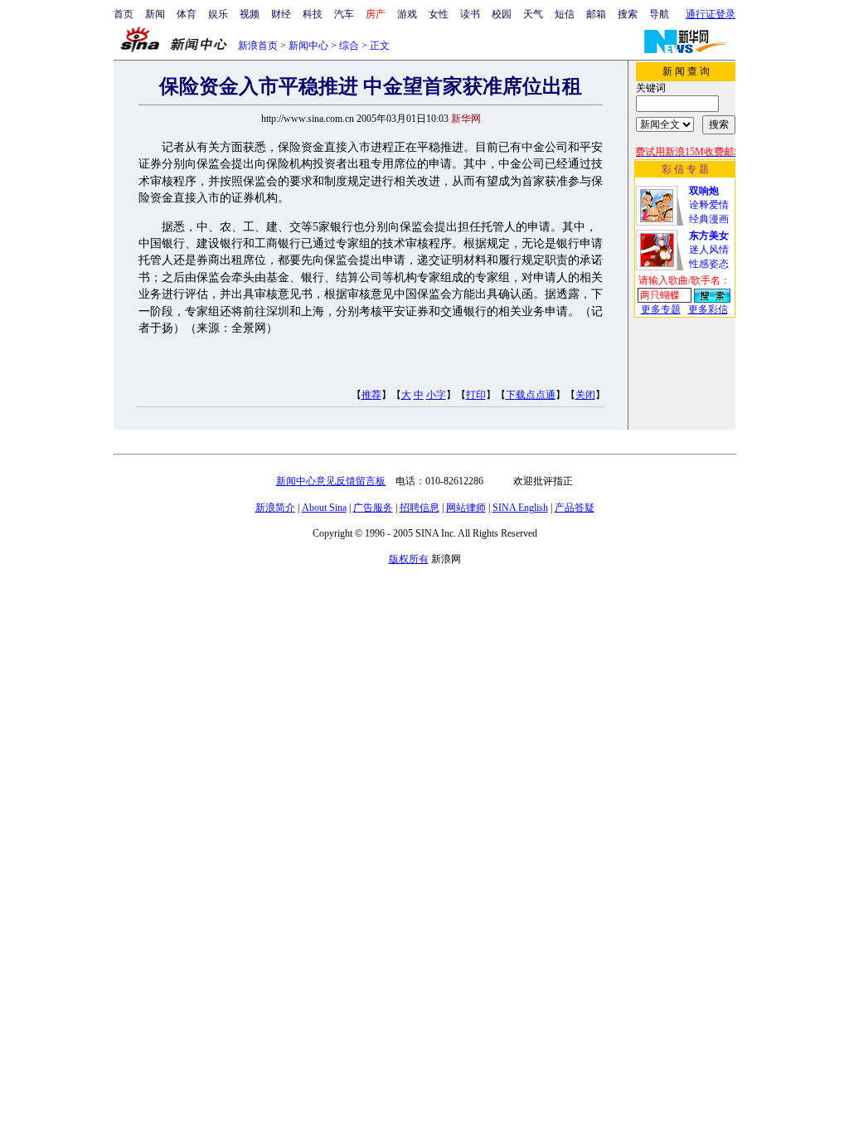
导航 (659, 14)
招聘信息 (419, 507)
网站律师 (466, 507)
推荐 (371, 395)
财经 (281, 14)
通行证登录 (710, 14)
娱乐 (218, 14)
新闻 (155, 14)
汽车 (344, 14)
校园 (502, 14)
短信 (565, 14)
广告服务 (373, 507)
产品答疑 (574, 507)
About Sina (324, 507)
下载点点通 (530, 395)
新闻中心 (308, 45)
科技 (313, 14)
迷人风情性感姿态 (709, 250)
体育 (186, 14)
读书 (470, 14)
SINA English (520, 507)
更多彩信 (708, 309)
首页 (123, 14)
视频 (250, 14)
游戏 (407, 14)
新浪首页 (258, 45)
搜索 (628, 14)
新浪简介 (275, 507)
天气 (533, 14)
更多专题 (661, 309)
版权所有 (409, 559)
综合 (349, 45)
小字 (436, 395)
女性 (439, 14)
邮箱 (596, 14)
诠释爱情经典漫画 (709, 205)
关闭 (585, 395)
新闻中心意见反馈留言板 (331, 481)
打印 (476, 395)
